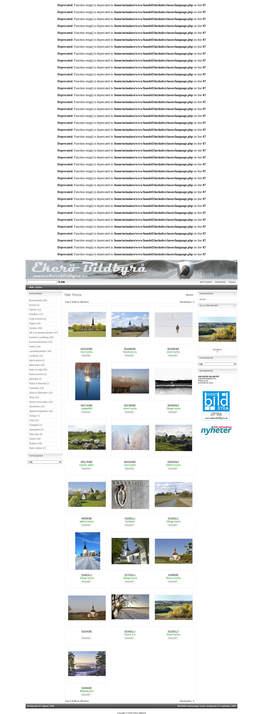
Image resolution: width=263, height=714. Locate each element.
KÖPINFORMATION (207, 379)
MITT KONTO (206, 282)
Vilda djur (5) (36, 434)
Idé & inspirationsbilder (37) (43, 332)
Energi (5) (34, 305)
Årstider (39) (35, 443)
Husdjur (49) (35, 328)
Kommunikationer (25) (40, 342)
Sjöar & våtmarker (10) (41, 392)
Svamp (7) (34, 415)
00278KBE (130, 405)
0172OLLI (130, 575)
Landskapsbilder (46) (40, 351)
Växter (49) (35, 439)
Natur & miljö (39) (38, 369)
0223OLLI (173, 631)
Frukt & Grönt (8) (37, 319)
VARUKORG (220, 282)
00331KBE (130, 462)
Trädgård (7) (35, 425)
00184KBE (130, 349)
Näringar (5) (35, 379)
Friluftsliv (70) (36, 314)
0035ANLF (173, 462)
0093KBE (86, 518)
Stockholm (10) (37, 406)
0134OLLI (173, 518)
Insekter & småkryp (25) (41, 337)
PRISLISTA (203, 381)
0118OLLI (130, 518)
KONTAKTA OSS (205, 383)
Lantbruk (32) (36, 356)
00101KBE (87, 349)
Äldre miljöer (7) (37, 448)
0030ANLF (173, 405)
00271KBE (87, 405)
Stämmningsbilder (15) (41, 411)
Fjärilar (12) (35, 309)
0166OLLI (86, 575)
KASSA (232, 282)
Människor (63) (37, 365)
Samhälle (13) (36, 388)
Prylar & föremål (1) (39, 383)
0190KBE (173, 575)
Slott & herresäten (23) (41, 402)
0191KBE (86, 631)
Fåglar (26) (35, 323)
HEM (31, 287)
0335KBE (86, 688)
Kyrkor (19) (35, 346)
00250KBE (173, 349)
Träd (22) (34, 420)
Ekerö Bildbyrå (139, 713)
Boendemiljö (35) (38, 300)
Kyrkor (39, 287)
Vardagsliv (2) (36, 429)
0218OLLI (130, 631)
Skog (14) (34, 397)
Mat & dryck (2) (37, 360)
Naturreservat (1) (38, 374)
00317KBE (87, 462)
